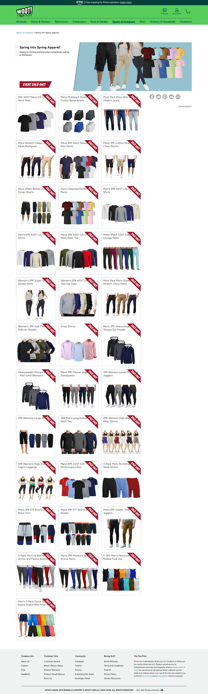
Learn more (126, 2)
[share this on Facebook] (152, 96)
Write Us (48, 678)
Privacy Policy (110, 674)
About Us (25, 661)
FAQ (23, 670)
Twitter (78, 666)
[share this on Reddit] (171, 96)
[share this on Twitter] (158, 96)
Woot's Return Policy (53, 666)
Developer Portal (82, 678)
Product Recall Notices (54, 674)
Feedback (25, 674)
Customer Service (52, 661)
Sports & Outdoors (24, 33)
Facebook (79, 661)
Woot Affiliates (111, 661)
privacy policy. (162, 676)
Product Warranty (52, 670)
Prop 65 (107, 670)
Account (176, 13)
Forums (165, 13)
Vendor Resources (112, 678)
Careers (24, 666)
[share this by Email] (178, 96)
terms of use (147, 676)
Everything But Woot (84, 674)
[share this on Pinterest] (164, 96)
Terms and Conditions (114, 666)
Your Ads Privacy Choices (147, 690)
